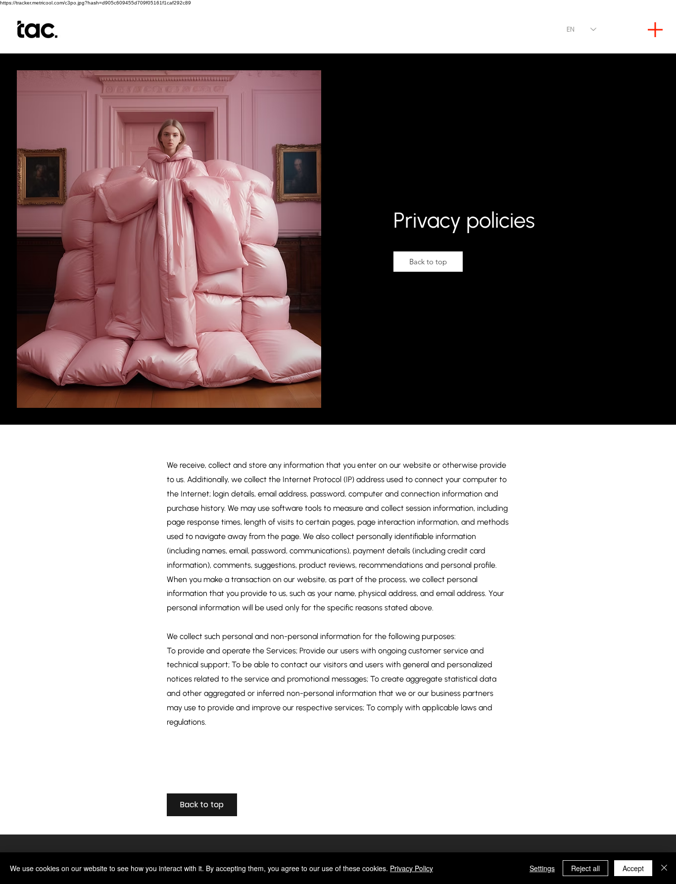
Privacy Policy (411, 868)
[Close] (664, 868)
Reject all (585, 868)
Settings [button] (542, 868)
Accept (633, 868)
